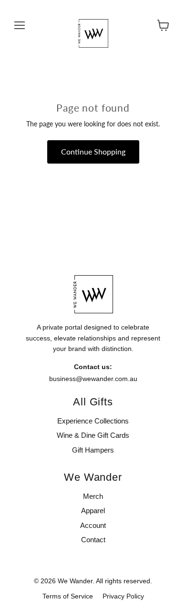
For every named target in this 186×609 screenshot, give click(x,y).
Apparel (93, 510)
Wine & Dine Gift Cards (93, 435)
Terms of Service (67, 596)
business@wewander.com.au (93, 378)
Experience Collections (93, 421)
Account (93, 525)
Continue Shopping (93, 151)
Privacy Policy (123, 596)
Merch (93, 496)
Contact (93, 540)
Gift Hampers (93, 450)
